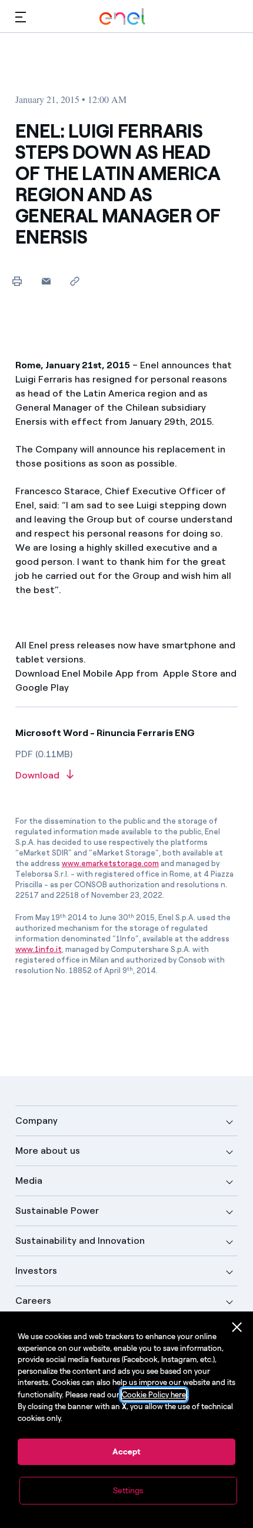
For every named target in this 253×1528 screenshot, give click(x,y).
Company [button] (36, 1120)
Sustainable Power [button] (57, 1210)
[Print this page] (17, 281)
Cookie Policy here (154, 1394)
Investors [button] (36, 1270)
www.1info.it (38, 949)
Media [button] (28, 1180)
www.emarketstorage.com (110, 863)
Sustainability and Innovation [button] (80, 1240)
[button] (20, 16)
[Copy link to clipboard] (75, 281)
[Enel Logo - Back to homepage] (122, 16)
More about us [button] (47, 1150)
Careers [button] (33, 1300)
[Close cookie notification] (237, 1327)
